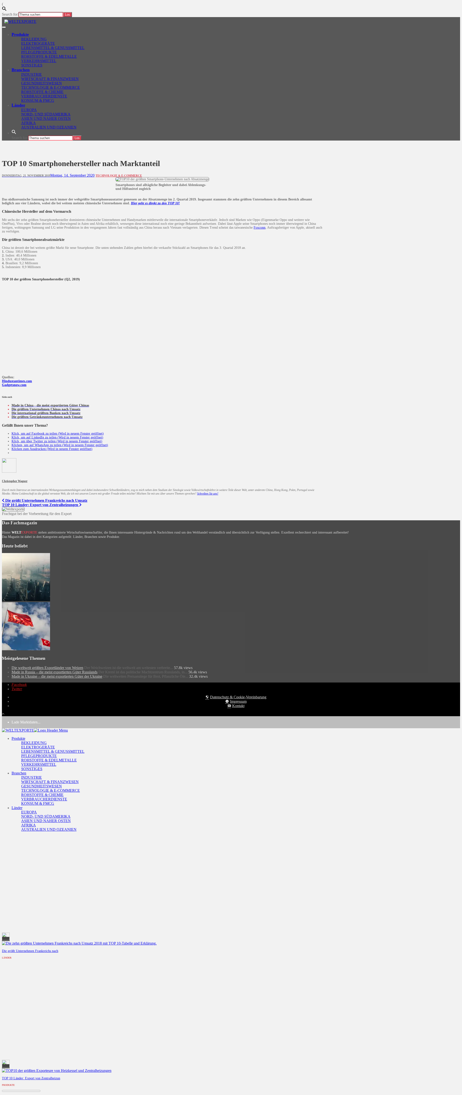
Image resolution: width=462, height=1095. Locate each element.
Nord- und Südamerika (46, 114)
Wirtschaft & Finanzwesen (50, 79)
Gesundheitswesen (41, 83)
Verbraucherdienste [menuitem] (44, 799)
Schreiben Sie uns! (207, 493)
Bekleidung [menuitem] (34, 743)
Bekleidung (34, 39)
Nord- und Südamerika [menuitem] (46, 816)
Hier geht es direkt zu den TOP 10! (155, 203)
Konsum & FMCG (37, 100)
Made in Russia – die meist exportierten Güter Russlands (54, 672)
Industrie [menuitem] (31, 777)
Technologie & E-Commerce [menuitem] (50, 790)
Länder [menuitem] (17, 808)
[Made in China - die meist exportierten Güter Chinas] (26, 600)
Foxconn (259, 227)
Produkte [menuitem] (18, 738)
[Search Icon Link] (14, 132)
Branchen (21, 69)
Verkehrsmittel (38, 61)
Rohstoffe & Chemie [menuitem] (42, 795)
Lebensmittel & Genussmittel (52, 48)
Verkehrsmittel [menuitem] (38, 764)
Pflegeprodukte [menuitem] (39, 756)
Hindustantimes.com (17, 381)
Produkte (20, 34)
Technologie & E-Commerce (50, 87)
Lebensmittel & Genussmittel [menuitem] (52, 751)
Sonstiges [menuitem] (31, 769)
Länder (18, 105)
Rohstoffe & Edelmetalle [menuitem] (49, 760)
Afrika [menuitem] (28, 825)
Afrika (28, 123)
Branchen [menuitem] (19, 773)
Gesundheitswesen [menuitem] (41, 786)
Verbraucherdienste (44, 96)
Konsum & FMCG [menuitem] (37, 803)
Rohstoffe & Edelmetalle (49, 56)
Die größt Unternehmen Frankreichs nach (30, 951)
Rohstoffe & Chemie (42, 92)
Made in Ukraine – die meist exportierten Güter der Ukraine (57, 676)
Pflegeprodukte (39, 52)
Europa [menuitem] (29, 812)
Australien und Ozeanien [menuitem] (49, 829)
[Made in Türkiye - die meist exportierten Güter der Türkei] (26, 649)
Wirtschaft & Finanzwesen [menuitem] (50, 782)
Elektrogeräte (38, 43)
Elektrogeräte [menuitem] (38, 747)
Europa (29, 110)
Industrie (31, 74)
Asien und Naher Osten (46, 118)
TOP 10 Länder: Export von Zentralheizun (31, 1078)
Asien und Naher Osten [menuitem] (46, 821)
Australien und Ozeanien (49, 127)
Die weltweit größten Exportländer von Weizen (47, 668)
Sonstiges (31, 65)
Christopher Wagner (14, 481)
